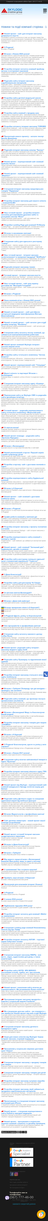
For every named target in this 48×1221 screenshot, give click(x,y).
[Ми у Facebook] (12, 1175)
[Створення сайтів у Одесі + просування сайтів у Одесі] (11, 12)
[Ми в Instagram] (16, 1175)
